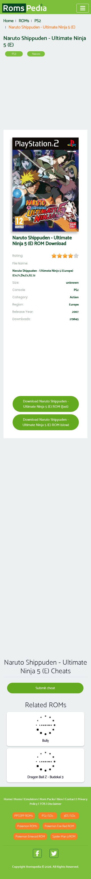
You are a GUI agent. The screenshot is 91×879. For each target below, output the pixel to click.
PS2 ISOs (47, 816)
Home (8, 799)
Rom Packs (47, 799)
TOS (42, 804)
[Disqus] (45, 591)
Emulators (31, 799)
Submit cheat (45, 688)
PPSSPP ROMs (23, 816)
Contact (70, 799)
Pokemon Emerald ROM (30, 836)
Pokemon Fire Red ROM (59, 826)
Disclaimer (54, 804)
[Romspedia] (24, 8)
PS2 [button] (14, 53)
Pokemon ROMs (27, 826)
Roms (18, 799)
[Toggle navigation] (82, 8)
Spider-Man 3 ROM (64, 836)
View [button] (45, 725)
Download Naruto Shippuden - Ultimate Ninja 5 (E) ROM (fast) (46, 404)
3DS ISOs (69, 816)
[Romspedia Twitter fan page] (53, 853)
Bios (60, 799)
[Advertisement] (45, 95)
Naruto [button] (36, 53)
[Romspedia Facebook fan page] (37, 853)
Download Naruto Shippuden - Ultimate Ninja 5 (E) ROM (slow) (46, 422)
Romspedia (33, 867)
